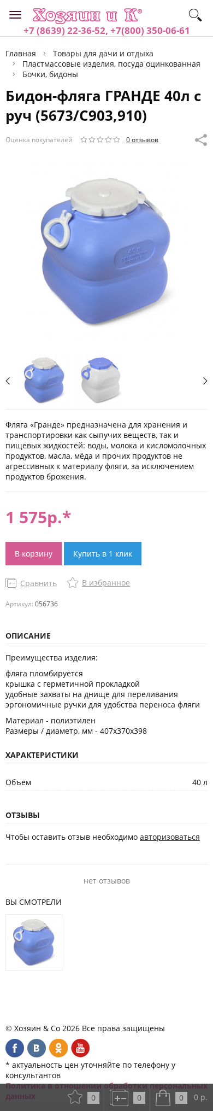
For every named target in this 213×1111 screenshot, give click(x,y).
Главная (20, 53)
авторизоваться (170, 837)
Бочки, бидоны (50, 74)
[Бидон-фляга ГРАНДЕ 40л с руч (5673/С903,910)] (33, 942)
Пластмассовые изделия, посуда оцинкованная (111, 64)
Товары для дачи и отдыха (103, 53)
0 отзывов (142, 139)
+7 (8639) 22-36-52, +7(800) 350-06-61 (106, 30)
